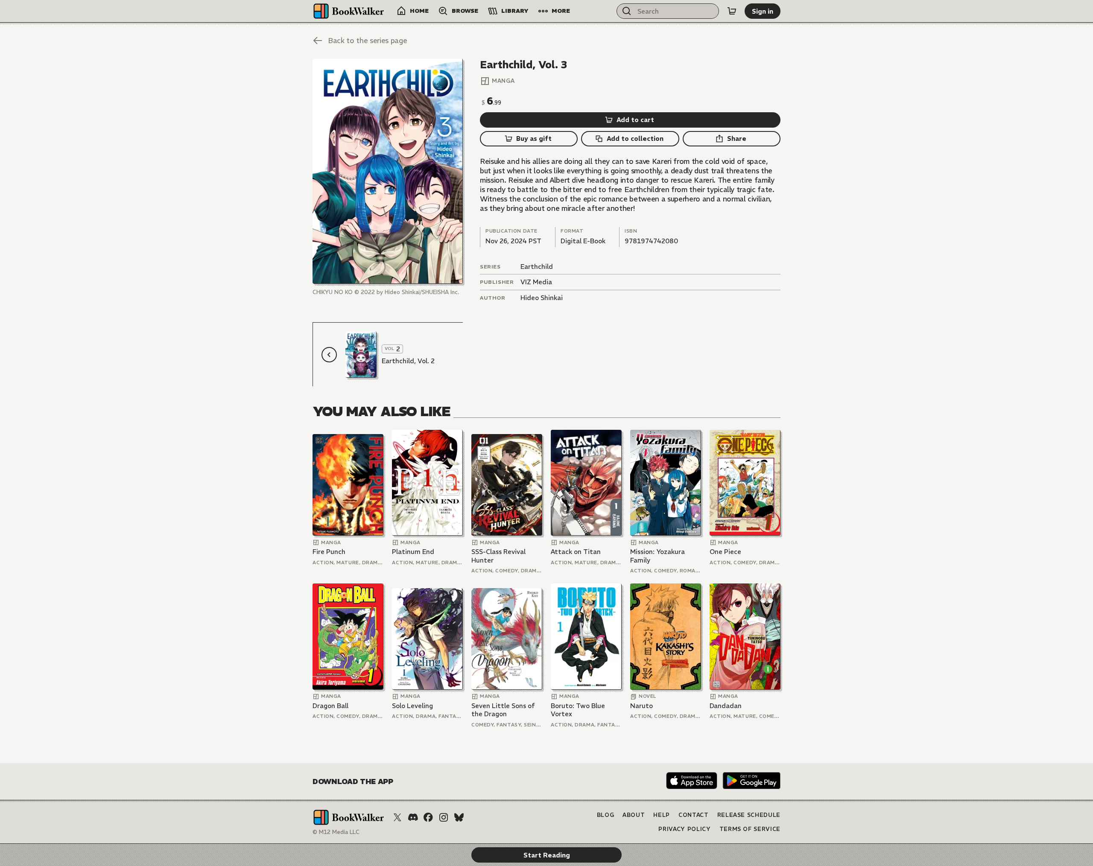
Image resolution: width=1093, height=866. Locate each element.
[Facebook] (428, 817)
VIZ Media (536, 282)
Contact (693, 815)
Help (661, 815)
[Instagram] (443, 817)
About (633, 815)
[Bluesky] (459, 817)
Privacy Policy (684, 829)
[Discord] (413, 817)
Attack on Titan (576, 552)
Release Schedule (748, 815)
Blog (605, 815)
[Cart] (731, 11)
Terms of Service (749, 829)
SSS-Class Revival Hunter (498, 556)
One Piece (725, 552)
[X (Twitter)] (397, 817)
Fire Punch (329, 552)
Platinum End (413, 552)
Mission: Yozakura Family (657, 556)
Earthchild (536, 266)
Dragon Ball (330, 706)
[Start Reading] (388, 171)
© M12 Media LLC (336, 832)
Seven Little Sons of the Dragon (503, 710)
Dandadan (726, 706)
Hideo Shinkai (541, 298)
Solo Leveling (412, 706)
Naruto (641, 706)
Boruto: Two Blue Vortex (578, 710)
